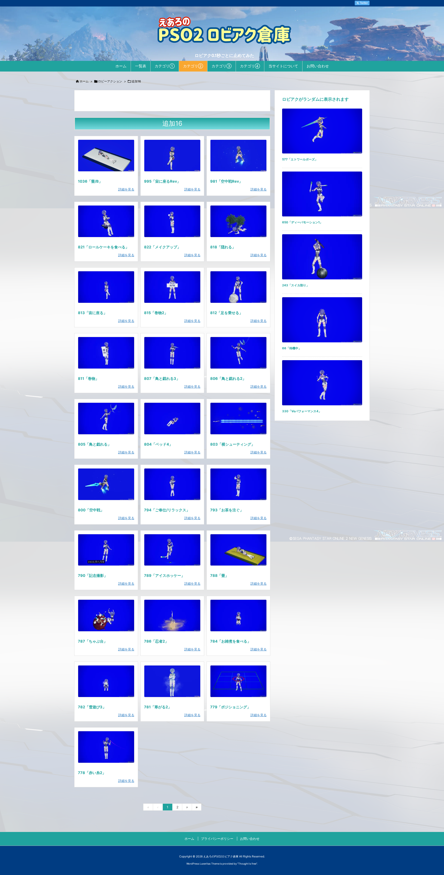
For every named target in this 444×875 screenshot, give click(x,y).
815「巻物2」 (156, 312)
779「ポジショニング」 (230, 707)
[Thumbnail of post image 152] (106, 615)
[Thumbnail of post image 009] (106, 747)
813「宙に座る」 (92, 312)
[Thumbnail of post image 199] (238, 418)
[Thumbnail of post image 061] (106, 353)
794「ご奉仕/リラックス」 (167, 510)
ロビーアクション (110, 81)
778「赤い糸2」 (92, 772)
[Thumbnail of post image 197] (238, 156)
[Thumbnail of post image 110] (106, 221)
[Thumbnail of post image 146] (238, 484)
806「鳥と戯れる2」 (228, 378)
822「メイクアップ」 (162, 247)
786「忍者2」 (156, 641)
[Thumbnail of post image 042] (238, 615)
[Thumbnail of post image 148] (238, 287)
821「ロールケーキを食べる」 (103, 247)
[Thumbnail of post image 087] (172, 156)
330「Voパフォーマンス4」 (301, 411)
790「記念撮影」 (93, 575)
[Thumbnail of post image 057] (106, 484)
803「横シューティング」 (232, 444)
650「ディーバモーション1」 (302, 222)
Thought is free (247, 863)
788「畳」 (219, 575)
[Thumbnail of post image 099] (172, 287)
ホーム (84, 81)
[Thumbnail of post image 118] (106, 287)
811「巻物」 (88, 378)
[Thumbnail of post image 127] (238, 550)
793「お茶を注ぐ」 (227, 510)
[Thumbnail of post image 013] (172, 615)
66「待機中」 (291, 348)
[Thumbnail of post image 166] (238, 681)
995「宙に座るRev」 (162, 181)
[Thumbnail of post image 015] (172, 484)
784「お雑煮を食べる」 (230, 641)
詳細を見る (126, 189)
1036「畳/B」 (90, 181)
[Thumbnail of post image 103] (172, 418)
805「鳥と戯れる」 (94, 444)
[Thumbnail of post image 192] (172, 221)
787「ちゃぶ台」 (92, 641)
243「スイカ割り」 (295, 285)
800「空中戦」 (91, 510)
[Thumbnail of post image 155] (106, 550)
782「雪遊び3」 (92, 707)
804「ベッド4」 (158, 444)
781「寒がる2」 (158, 707)
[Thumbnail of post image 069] (172, 353)
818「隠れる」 (223, 247)
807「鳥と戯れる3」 (162, 378)
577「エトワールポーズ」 (300, 159)
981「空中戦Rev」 (226, 181)
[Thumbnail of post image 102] (238, 353)
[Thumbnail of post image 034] (106, 156)
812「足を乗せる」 (226, 312)
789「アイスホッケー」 (164, 575)
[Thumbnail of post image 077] (172, 681)
